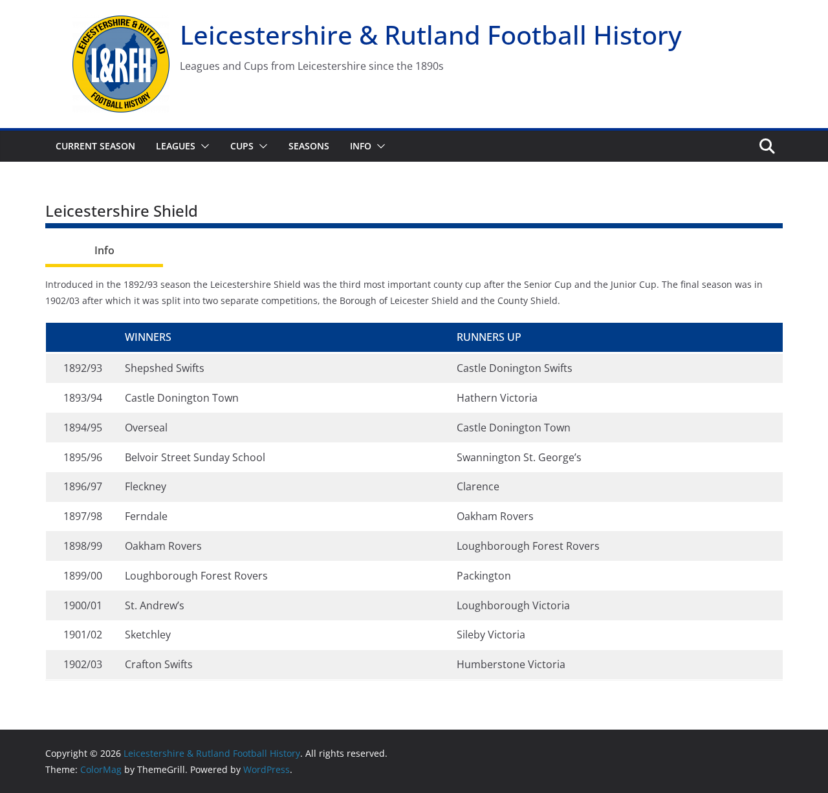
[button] (202, 146)
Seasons (309, 146)
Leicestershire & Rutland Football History (431, 34)
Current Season (95, 146)
